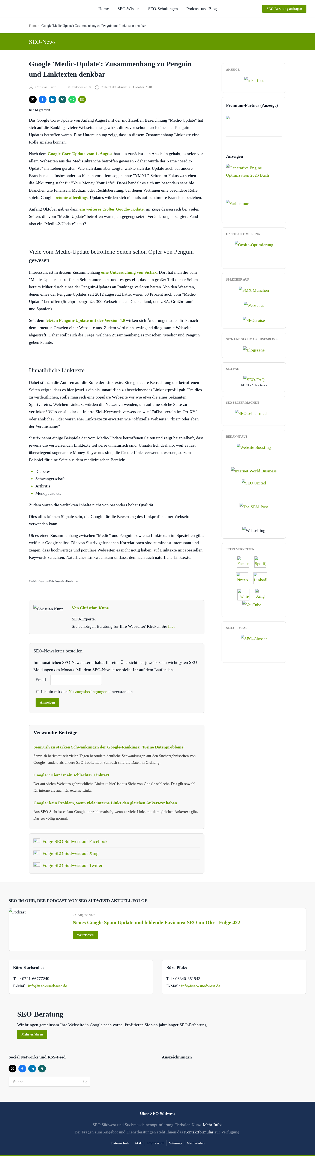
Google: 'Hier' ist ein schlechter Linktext (71, 775)
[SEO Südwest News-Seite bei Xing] (262, 594)
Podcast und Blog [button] (201, 8)
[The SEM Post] (254, 506)
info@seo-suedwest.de (47, 985)
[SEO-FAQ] (253, 379)
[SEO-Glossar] (254, 638)
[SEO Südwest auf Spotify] (262, 561)
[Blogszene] (254, 349)
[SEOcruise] (254, 320)
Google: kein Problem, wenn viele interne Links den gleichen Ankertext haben (105, 802)
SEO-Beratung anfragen (284, 9)
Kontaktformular (198, 1132)
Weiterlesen (85, 935)
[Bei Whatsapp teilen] (72, 99)
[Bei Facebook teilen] (42, 99)
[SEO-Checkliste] (254, 80)
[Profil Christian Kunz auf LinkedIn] (263, 577)
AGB (138, 1143)
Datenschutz (120, 1143)
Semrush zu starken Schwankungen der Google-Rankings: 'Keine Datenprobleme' (109, 747)
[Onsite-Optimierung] (254, 244)
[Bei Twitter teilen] (33, 99)
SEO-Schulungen (163, 8)
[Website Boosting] (254, 446)
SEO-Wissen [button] (128, 8)
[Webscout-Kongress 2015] (254, 304)
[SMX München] (254, 289)
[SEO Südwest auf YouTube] (254, 604)
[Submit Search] (85, 1082)
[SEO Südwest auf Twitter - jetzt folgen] (245, 594)
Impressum (155, 1143)
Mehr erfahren (32, 1034)
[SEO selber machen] (254, 412)
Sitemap (175, 1143)
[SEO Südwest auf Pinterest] (244, 577)
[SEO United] (254, 482)
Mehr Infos (212, 1124)
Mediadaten (195, 1143)
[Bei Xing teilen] (62, 99)
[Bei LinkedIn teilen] (52, 99)
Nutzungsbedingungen (88, 691)
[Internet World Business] (254, 470)
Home (103, 8)
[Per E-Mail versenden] (82, 99)
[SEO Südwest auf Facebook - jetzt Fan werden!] (245, 561)
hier (171, 626)
